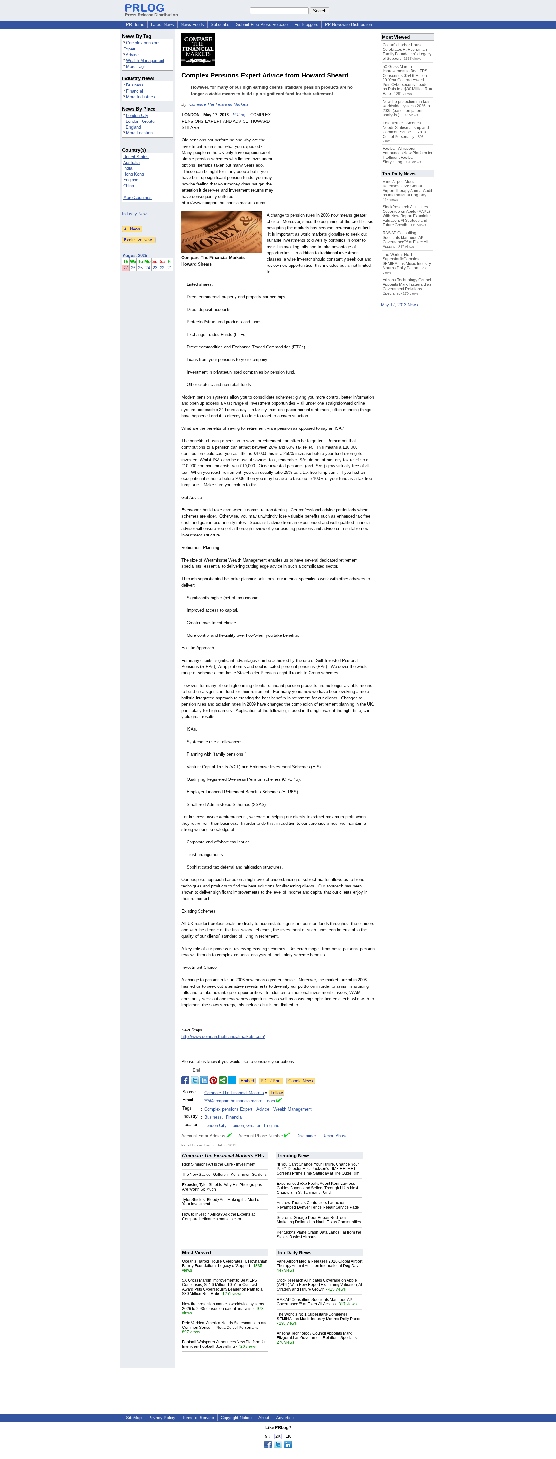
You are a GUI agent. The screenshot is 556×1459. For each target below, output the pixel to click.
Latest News (162, 24)
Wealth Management (145, 60)
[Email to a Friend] (232, 1080)
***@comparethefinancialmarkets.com (239, 1100)
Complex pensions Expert (228, 1109)
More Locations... (142, 133)
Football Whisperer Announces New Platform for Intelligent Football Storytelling (224, 1344)
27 (126, 268)
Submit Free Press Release (262, 24)
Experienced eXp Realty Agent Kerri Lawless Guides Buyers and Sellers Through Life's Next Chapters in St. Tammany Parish (317, 1188)
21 (169, 268)
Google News (300, 1080)
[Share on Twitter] (195, 1080)
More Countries (137, 197)
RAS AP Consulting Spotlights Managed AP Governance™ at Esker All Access (314, 1301)
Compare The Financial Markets (219, 104)
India (127, 168)
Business (135, 85)
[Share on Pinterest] (213, 1080)
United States (136, 156)
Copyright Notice (236, 1417)
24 (147, 268)
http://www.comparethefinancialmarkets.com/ (223, 1036)
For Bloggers (306, 24)
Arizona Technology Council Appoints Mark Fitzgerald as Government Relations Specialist (317, 1335)
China (128, 186)
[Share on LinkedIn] (204, 1080)
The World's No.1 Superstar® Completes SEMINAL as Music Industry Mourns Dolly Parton (319, 1316)
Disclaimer (306, 1135)
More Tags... (138, 66)
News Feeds (192, 24)
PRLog (239, 115)
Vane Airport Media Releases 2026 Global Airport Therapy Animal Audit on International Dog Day (319, 1263)
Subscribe (220, 24)
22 (162, 268)
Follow (277, 1092)
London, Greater (141, 121)
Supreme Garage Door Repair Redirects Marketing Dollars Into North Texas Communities (319, 1219)
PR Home (135, 24)
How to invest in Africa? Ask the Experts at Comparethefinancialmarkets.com (218, 1216)
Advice (132, 54)
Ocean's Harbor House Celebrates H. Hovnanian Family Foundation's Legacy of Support (224, 1263)
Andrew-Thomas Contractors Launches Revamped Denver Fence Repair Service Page (318, 1205)
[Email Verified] (279, 1101)
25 (140, 268)
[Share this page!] (278, 1447)
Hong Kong (133, 174)
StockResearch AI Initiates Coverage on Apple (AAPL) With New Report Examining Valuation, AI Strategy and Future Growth (319, 1285)
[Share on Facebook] (185, 1080)
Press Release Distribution (151, 15)
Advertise (285, 1417)
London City (137, 115)
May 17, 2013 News (399, 304)
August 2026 (135, 255)
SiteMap (134, 1417)
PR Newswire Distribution (348, 24)
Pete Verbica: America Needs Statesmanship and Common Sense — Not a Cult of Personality (225, 1325)
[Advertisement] (326, 159)
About (263, 1417)
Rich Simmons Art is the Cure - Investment (218, 1164)
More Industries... (142, 97)
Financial (134, 91)
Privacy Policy (161, 1417)
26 (133, 268)
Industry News (135, 214)
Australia (131, 162)
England (133, 127)
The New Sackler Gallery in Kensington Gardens (224, 1174)
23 (155, 268)
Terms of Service (198, 1417)
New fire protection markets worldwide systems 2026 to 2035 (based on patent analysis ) (223, 1306)
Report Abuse (335, 1135)
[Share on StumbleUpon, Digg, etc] (223, 1080)
